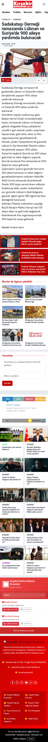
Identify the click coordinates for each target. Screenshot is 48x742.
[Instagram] (22, 682)
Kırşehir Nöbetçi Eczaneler (12, 696)
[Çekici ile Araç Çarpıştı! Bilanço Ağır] (35, 291)
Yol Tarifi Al (26, 609)
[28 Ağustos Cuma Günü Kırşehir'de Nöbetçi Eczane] (35, 335)
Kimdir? (30, 444)
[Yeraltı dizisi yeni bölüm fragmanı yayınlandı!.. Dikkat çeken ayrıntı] (36, 495)
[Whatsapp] (31, 682)
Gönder (7, 383)
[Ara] (43, 4)
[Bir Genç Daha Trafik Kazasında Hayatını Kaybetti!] (12, 312)
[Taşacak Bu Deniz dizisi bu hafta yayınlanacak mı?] (11, 525)
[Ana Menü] (3, 4)
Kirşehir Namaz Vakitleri (11, 704)
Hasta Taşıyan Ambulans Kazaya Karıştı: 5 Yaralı (11, 300)
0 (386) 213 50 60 (12, 624)
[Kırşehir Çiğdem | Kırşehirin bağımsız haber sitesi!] (22, 4)
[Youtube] (26, 682)
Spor (4, 444)
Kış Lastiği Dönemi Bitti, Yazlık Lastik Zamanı (11, 566)
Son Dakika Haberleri (10, 720)
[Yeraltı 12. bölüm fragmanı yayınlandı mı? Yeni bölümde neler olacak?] (36, 553)
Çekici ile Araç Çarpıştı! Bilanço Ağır (33, 300)
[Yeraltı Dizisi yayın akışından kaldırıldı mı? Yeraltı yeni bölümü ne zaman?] (11, 495)
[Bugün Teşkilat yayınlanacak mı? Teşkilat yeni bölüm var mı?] (36, 465)
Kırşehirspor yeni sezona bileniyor (11, 448)
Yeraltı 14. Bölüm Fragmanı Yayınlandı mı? (11, 478)
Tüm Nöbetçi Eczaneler (25, 630)
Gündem (6, 12)
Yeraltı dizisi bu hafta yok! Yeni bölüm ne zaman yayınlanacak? (35, 539)
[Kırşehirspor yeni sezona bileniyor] (11, 435)
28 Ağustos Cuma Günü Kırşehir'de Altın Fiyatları (34, 321)
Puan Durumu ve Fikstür (12, 712)
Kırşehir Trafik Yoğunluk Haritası (32, 704)
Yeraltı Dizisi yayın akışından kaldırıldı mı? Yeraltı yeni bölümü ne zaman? (11, 510)
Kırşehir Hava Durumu (32, 696)
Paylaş (7, 80)
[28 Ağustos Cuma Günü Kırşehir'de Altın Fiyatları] (35, 312)
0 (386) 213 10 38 (11, 609)
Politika (17, 12)
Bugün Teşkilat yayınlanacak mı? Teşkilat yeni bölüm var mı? (36, 480)
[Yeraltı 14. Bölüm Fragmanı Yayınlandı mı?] (11, 465)
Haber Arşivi (33, 719)
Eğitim (38, 12)
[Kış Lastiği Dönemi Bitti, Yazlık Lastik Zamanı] (11, 553)
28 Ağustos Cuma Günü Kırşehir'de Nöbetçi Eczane (35, 344)
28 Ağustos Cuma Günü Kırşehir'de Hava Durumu (12, 344)
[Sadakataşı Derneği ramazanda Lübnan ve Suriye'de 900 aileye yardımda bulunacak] (24, 63)
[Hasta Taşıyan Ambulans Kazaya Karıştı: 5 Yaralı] (12, 291)
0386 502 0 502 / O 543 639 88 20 (25, 667)
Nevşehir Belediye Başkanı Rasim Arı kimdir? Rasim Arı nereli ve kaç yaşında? (36, 450)
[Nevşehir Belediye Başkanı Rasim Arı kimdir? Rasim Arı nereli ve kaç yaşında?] (36, 435)
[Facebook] (12, 682)
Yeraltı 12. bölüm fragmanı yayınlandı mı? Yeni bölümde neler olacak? (36, 568)
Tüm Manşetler (34, 711)
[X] (17, 682)
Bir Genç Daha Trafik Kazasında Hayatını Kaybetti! (10, 322)
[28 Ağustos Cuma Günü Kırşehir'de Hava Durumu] (12, 335)
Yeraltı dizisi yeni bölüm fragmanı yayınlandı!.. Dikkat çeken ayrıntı (36, 509)
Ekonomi (28, 12)
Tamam (31, 739)
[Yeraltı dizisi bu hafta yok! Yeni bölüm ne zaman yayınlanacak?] (36, 525)
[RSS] (35, 682)
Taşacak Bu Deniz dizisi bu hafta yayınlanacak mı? (11, 539)
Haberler (6, 19)
